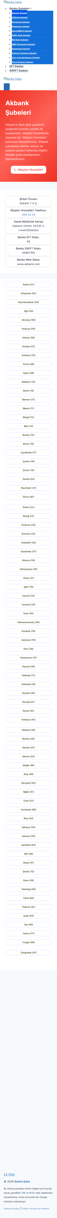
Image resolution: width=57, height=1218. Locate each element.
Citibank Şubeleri (20, 17)
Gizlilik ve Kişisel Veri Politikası (35, 1208)
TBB (23, 1192)
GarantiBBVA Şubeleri (22, 31)
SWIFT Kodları (19, 70)
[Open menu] (7, 86)
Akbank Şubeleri (19, 13)
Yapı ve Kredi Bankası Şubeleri (26, 57)
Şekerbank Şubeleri (21, 49)
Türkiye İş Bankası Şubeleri (24, 53)
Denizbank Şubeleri (21, 22)
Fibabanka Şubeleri (21, 26)
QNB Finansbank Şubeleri (23, 44)
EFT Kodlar (17, 66)
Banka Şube (22, 1181)
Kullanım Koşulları (11, 1208)
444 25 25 (28, 214)
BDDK (32, 1192)
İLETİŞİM (9, 1174)
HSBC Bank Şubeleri (21, 35)
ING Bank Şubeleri (20, 40)
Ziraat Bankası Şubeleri (22, 62)
